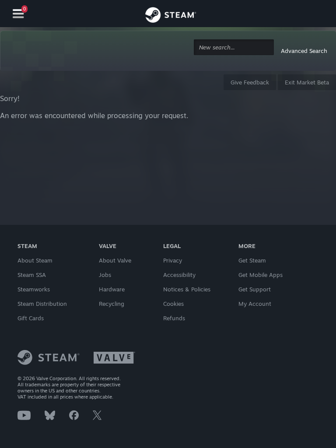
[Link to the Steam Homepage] (170, 15)
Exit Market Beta (307, 82)
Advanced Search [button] (304, 50)
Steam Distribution (42, 303)
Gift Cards (31, 318)
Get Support (254, 289)
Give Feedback (250, 82)
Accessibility (179, 274)
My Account (254, 303)
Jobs (105, 274)
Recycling (111, 303)
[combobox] (234, 47)
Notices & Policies (186, 289)
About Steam (35, 260)
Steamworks (34, 289)
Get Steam (252, 260)
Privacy (172, 260)
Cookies (173, 303)
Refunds (174, 318)
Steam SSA (32, 274)
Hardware (112, 289)
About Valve (115, 260)
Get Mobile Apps (260, 274)
